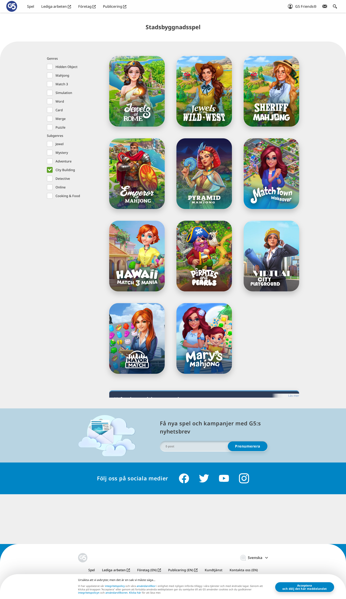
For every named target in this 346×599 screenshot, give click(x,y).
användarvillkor (146, 586)
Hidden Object (66, 67)
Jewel (60, 144)
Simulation (64, 93)
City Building (65, 170)
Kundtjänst (213, 570)
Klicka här (135, 592)
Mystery (62, 152)
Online (61, 187)
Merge (61, 118)
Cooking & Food (68, 196)
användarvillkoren (116, 592)
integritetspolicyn (88, 592)
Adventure (64, 161)
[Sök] (335, 6)
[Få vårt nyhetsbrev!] (324, 6)
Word (60, 101)
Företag (85, 6)
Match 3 (62, 84)
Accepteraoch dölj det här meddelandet (304, 587)
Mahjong (62, 75)
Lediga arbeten (54, 6)
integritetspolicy (115, 586)
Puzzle (60, 127)
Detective (63, 178)
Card (59, 110)
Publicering (113, 6)
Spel (30, 6)
